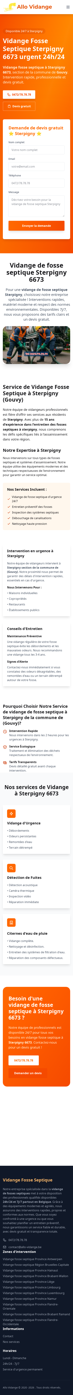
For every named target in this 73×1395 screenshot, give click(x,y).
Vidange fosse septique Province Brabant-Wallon (35, 1276)
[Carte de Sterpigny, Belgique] (36, 1132)
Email (12, 158)
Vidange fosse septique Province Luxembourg (33, 1293)
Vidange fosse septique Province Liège (28, 1282)
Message (14, 192)
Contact (8, 1336)
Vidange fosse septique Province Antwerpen (32, 1259)
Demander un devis (28, 1073)
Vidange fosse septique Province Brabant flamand (36, 1314)
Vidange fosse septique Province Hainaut (30, 1270)
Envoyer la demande (36, 226)
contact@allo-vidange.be (25, 1247)
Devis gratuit (21, 106)
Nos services (11, 1342)
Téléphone (15, 175)
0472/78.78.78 (21, 95)
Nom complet (16, 142)
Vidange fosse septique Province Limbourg (31, 1287)
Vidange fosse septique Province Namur (30, 1299)
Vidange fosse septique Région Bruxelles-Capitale (36, 1265)
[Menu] (68, 7)
